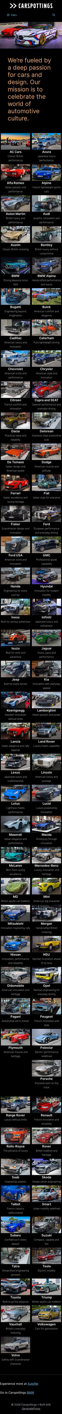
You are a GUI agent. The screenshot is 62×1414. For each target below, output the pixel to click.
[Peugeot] (46, 1006)
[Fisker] (15, 514)
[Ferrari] (15, 482)
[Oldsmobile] (15, 975)
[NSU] (46, 944)
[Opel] (46, 975)
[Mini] (46, 886)
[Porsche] (46, 1068)
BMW (30, 1392)
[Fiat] (46, 482)
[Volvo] (15, 1345)
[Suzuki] (46, 1225)
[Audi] (46, 203)
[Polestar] (46, 1037)
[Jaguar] (46, 638)
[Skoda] (46, 1167)
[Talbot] (15, 1193)
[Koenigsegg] (15, 700)
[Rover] (46, 1136)
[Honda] (15, 576)
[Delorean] (46, 420)
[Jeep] (15, 669)
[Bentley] (46, 234)
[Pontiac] (15, 1071)
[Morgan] (46, 913)
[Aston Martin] (15, 203)
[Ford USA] (15, 544)
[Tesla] (46, 1256)
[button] (54, 15)
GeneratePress (31, 1408)
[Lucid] (46, 793)
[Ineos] (15, 607)
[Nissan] (15, 944)
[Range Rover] (15, 1105)
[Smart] (46, 1193)
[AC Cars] (15, 141)
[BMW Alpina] (46, 265)
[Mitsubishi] (15, 913)
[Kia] (46, 669)
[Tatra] (15, 1256)
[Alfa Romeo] (15, 172)
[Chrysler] (46, 358)
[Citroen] (15, 389)
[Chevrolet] (15, 358)
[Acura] (46, 141)
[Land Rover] (46, 731)
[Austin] (15, 234)
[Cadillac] (15, 327)
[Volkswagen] (46, 1313)
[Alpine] (46, 172)
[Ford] (46, 514)
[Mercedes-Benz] (46, 855)
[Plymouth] (15, 1037)
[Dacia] (15, 420)
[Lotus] (15, 793)
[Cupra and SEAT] (46, 389)
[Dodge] (46, 452)
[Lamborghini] (46, 700)
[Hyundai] (46, 576)
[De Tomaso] (15, 452)
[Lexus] (15, 762)
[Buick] (46, 296)
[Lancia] (15, 731)
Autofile (33, 1383)
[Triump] (46, 1287)
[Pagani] (15, 1006)
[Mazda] (46, 824)
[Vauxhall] (15, 1313)
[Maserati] (15, 824)
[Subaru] (15, 1225)
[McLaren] (15, 855)
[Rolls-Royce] (15, 1136)
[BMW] (15, 265)
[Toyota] (15, 1287)
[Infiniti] (46, 607)
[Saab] (15, 1167)
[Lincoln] (46, 762)
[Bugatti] (15, 296)
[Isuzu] (15, 638)
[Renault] (46, 1105)
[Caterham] (46, 327)
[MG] (15, 886)
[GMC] (46, 544)
